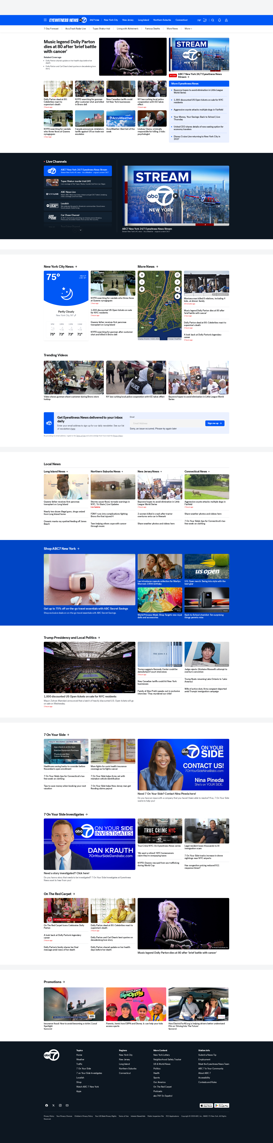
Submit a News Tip (207, 1055)
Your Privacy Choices (64, 1116)
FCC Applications (172, 1116)
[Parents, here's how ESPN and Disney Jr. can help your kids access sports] (136, 1004)
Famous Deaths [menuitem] (152, 28)
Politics (156, 1068)
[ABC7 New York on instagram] (60, 1105)
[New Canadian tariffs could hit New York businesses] (120, 89)
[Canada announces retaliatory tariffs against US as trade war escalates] (89, 118)
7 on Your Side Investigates (89, 1073)
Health (156, 1073)
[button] (45, 20)
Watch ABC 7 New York (87, 1087)
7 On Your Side (83, 1068)
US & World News (161, 1064)
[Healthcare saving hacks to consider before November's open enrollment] (66, 751)
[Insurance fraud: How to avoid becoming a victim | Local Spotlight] (74, 1004)
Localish (80, 1078)
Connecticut (181, 19)
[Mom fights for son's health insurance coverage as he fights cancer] (113, 751)
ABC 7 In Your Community (210, 1068)
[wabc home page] (51, 1055)
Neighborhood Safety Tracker (167, 1059)
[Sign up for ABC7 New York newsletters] (67, 1105)
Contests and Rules (207, 1082)
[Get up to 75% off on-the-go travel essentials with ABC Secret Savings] (89, 579)
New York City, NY (65, 315)
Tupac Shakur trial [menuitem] (101, 28)
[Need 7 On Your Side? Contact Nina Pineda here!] (183, 764)
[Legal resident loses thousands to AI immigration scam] (207, 831)
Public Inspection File (156, 1116)
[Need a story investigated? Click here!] (89, 844)
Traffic (79, 1064)
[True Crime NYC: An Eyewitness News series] (160, 831)
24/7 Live (94, 19)
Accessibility (204, 1078)
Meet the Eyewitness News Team (213, 1064)
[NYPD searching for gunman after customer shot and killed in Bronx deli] (89, 89)
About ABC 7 (204, 1073)
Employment (204, 1059)
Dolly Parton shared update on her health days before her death (69, 61)
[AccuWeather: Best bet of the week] (120, 118)
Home (79, 1055)
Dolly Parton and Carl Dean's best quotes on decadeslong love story (71, 67)
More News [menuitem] (172, 28)
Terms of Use (81, 436)
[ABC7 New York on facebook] (46, 1105)
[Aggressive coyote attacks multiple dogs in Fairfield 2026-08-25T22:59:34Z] (207, 486)
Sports (156, 1078)
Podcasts (157, 1091)
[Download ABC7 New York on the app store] (206, 1105)
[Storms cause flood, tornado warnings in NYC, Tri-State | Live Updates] (113, 486)
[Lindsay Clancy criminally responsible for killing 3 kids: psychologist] (152, 118)
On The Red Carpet (162, 1087)
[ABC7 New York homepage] (68, 20)
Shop (78, 1082)
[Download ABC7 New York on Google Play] (221, 1105)
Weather (80, 1059)
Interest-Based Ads (138, 1116)
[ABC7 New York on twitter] (53, 1105)
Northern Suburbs (162, 19)
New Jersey (128, 19)
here (73, 428)
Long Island (143, 19)
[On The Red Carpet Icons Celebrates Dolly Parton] (66, 910)
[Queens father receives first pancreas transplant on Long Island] (66, 486)
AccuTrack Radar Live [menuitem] (75, 28)
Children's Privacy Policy (84, 1116)
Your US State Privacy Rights (105, 1116)
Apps (78, 1091)
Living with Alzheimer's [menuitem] (127, 28)
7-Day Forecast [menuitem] (51, 28)
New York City (111, 19)
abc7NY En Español (162, 1096)
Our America (159, 1082)
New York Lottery (161, 1055)
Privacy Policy (118, 436)
